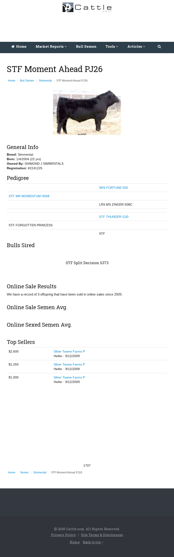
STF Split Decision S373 (87, 262)
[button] (159, 46)
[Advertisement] (88, 26)
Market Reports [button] (50, 46)
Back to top (92, 542)
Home (21, 46)
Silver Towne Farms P (69, 351)
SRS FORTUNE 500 (113, 187)
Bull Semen (86, 46)
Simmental (45, 80)
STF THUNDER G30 (113, 217)
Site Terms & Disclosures (102, 534)
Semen (24, 472)
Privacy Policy (63, 534)
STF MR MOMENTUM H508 (29, 196)
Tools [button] (111, 46)
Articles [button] (135, 46)
